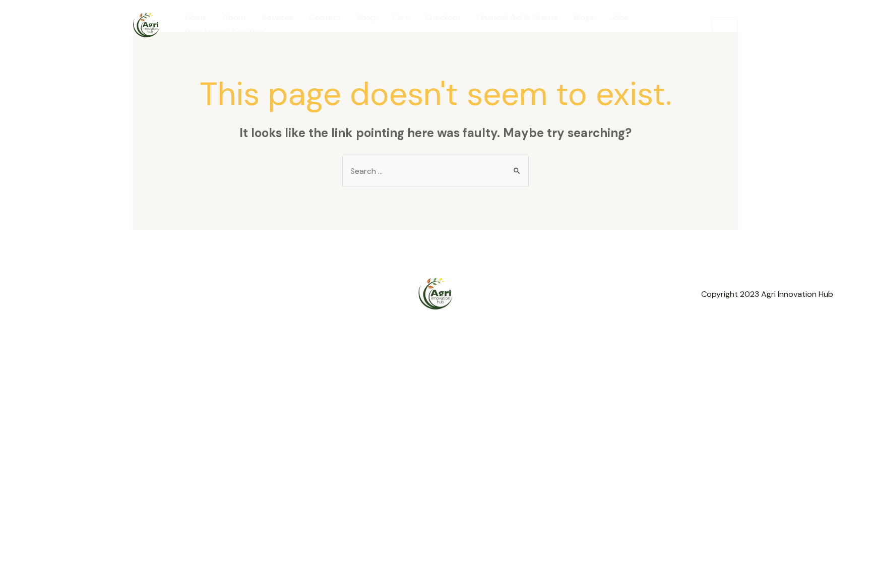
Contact (325, 17)
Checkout (443, 17)
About (234, 17)
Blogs (584, 17)
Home (196, 17)
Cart (400, 17)
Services (278, 17)
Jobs (619, 17)
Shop (366, 17)
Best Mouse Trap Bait (224, 32)
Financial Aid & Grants (517, 17)
